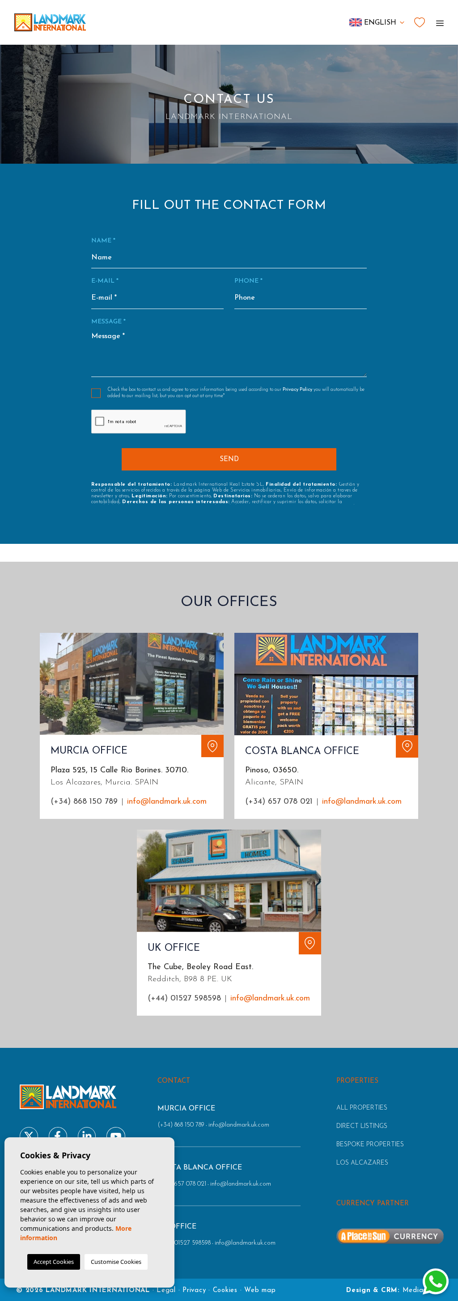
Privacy (194, 1290)
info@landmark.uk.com (167, 802)
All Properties (361, 1108)
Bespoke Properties (370, 1144)
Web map (260, 1290)
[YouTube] (115, 1136)
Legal (166, 1290)
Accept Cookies (54, 1262)
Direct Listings (361, 1126)
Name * (103, 240)
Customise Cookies (116, 1262)
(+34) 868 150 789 (84, 802)
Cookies (225, 1290)
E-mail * (105, 281)
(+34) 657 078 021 (279, 802)
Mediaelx (418, 1290)
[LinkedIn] (87, 1136)
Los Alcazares (362, 1163)
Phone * (248, 281)
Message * (108, 321)
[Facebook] (58, 1136)
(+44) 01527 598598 (184, 999)
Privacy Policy (298, 389)
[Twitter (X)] (29, 1136)
